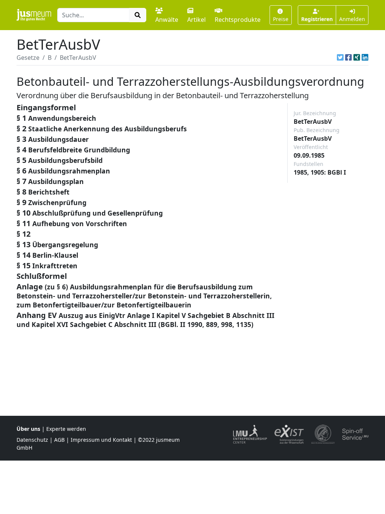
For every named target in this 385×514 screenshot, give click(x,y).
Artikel (196, 19)
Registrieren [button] (317, 19)
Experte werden (66, 428)
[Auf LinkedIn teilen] (365, 57)
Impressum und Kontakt (101, 439)
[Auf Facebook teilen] (348, 57)
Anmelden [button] (352, 19)
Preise (280, 19)
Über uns (28, 428)
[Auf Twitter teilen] (340, 57)
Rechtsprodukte (238, 19)
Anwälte (166, 19)
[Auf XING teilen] (356, 57)
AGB (59, 439)
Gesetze (28, 57)
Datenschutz (32, 439)
